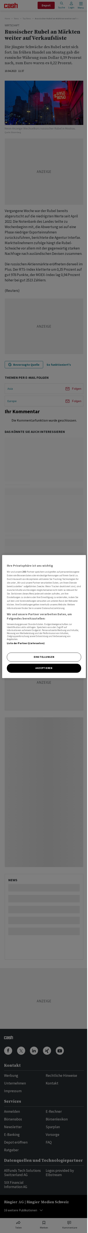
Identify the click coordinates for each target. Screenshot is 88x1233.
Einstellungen (44, 656)
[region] (44, 616)
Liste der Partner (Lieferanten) (26, 643)
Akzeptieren (43, 667)
